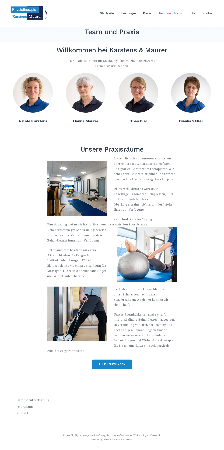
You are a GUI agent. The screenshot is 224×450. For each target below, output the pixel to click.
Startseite (107, 13)
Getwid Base (109, 439)
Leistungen (128, 13)
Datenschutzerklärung (33, 400)
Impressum (25, 407)
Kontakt (208, 13)
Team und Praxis (170, 13)
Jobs (192, 13)
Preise (147, 13)
